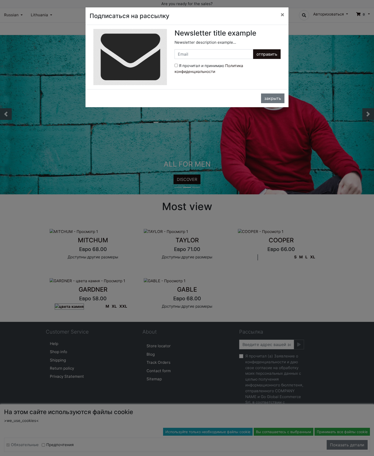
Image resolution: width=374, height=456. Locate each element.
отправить (266, 54)
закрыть (272, 98)
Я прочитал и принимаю (209, 68)
